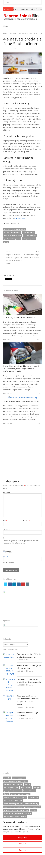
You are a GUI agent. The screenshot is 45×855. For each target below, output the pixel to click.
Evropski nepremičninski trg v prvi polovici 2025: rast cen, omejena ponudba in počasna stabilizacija (21, 369)
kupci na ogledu (28, 232)
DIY (17, 788)
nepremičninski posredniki (13, 804)
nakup (27, 794)
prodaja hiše (8, 813)
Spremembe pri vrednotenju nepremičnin (21, 401)
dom (22, 788)
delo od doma (9, 788)
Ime (5, 520)
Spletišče (6, 529)
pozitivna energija (30, 236)
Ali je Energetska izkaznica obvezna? (19, 317)
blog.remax (30, 660)
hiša (13, 791)
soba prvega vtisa (28, 239)
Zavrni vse (22, 850)
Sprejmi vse (22, 837)
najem (20, 794)
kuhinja (13, 794)
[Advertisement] (22, 453)
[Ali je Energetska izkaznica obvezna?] (22, 295)
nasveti (23, 797)
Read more (7, 340)
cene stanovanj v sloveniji (13, 784)
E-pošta (26, 520)
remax (23, 817)
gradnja (7, 791)
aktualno (7, 778)
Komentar (7, 492)
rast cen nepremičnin (11, 817)
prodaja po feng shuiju (12, 239)
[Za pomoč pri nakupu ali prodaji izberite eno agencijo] (9, 679)
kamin (6, 794)
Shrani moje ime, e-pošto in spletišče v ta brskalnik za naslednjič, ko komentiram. (21, 542)
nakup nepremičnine (11, 797)
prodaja (33, 810)
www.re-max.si (19, 218)
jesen (19, 791)
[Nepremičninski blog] (22, 17)
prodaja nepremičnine (23, 813)
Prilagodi (22, 844)
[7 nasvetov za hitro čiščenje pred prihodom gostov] (9, 654)
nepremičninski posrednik (13, 800)
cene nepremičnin (19, 778)
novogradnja (17, 807)
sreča (6, 242)
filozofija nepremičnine (12, 232)
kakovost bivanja (29, 791)
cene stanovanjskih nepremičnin (15, 781)
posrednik (36, 807)
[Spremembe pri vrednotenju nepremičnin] (22, 398)
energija (7, 229)
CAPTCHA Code (8, 563)
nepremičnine (33, 797)
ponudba (27, 807)
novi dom (7, 807)
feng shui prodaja (18, 229)
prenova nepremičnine (20, 810)
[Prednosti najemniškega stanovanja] (9, 713)
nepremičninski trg (31, 804)
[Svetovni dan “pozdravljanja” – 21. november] (9, 665)
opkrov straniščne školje (12, 236)
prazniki (7, 810)
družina (29, 788)
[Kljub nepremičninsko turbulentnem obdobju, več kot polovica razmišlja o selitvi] (9, 696)
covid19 (27, 784)
